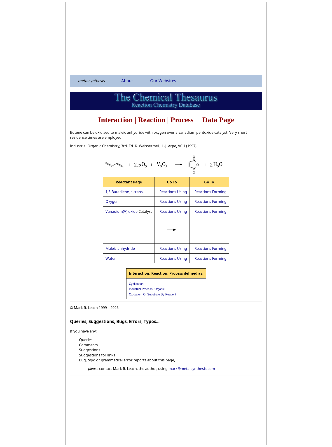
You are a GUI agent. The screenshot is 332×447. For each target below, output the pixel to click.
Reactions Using (173, 191)
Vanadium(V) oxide (121, 211)
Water (110, 258)
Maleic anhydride (120, 248)
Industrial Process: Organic (147, 289)
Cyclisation (136, 284)
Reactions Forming (210, 191)
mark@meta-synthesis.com (191, 368)
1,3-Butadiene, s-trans (124, 191)
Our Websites (163, 80)
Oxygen (112, 201)
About (127, 80)
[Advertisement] (166, 38)
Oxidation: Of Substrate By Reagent (152, 294)
